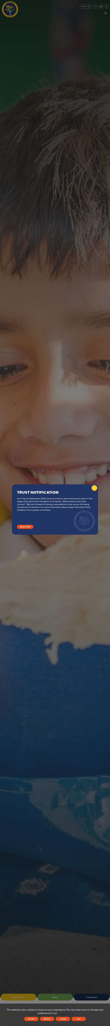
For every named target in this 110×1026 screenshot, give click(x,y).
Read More (25, 526)
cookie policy (65, 1013)
